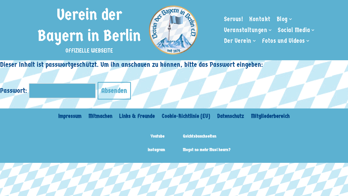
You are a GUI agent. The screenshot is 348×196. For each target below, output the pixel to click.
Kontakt (260, 19)
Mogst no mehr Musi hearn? (207, 149)
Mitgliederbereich (270, 116)
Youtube (158, 136)
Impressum (70, 116)
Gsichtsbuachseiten (199, 136)
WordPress (105, 170)
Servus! (233, 19)
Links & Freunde (137, 116)
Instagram (156, 149)
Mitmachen (100, 116)
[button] (290, 19)
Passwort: (14, 91)
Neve (35, 170)
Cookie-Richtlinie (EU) (186, 116)
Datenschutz (230, 116)
